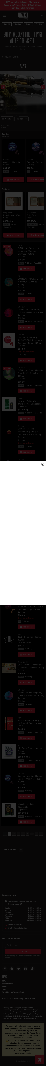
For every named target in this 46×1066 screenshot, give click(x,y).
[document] (23, 533)
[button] (43, 464)
